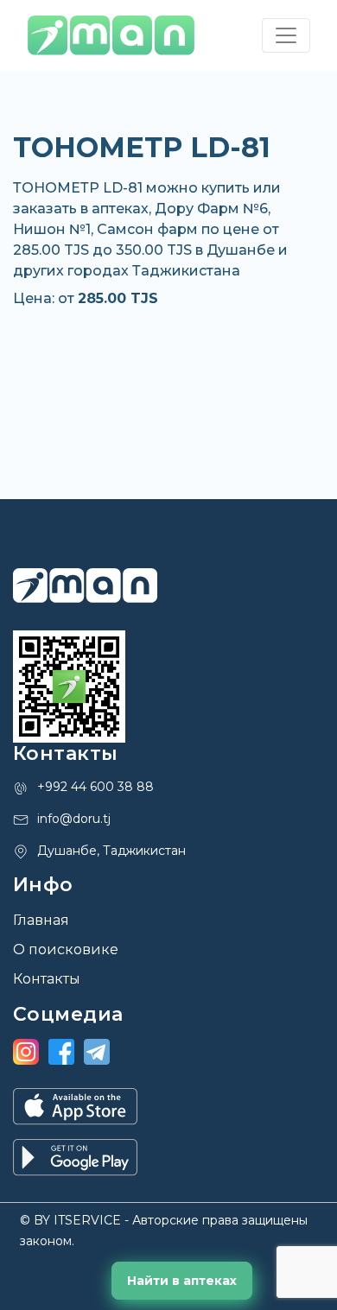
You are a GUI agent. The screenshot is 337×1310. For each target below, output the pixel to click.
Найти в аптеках (182, 1280)
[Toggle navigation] (286, 35)
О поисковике (65, 949)
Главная (41, 920)
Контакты (46, 979)
